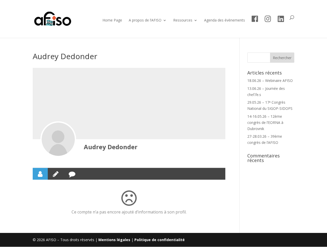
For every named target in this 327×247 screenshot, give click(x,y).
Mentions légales (114, 239)
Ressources (182, 20)
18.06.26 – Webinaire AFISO (270, 80)
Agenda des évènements (224, 20)
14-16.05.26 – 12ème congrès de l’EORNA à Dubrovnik (265, 122)
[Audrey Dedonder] (58, 139)
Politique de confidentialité (159, 239)
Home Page (112, 20)
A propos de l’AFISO (145, 20)
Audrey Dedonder (110, 147)
